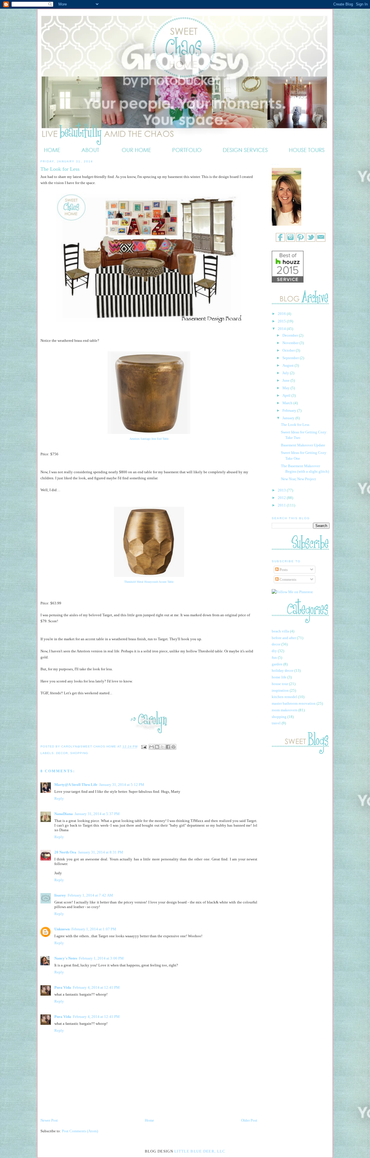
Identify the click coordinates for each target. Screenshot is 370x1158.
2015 (282, 321)
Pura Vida (62, 987)
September (291, 358)
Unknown (62, 929)
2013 (282, 490)
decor (62, 753)
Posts (283, 569)
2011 (282, 505)
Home (149, 1120)
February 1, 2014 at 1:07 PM (93, 929)
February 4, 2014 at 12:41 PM (96, 987)
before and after (284, 638)
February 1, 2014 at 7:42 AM (90, 895)
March (287, 403)
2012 (282, 498)
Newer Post (49, 1120)
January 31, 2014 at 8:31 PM (100, 852)
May (286, 388)
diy (274, 651)
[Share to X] (162, 747)
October (289, 350)
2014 (282, 328)
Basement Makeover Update (303, 445)
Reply (59, 798)
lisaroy (60, 895)
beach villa (280, 631)
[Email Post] (144, 746)
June (286, 380)
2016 (282, 313)
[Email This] (151, 747)
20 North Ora (65, 852)
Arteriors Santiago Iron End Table (149, 438)
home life (279, 677)
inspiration (280, 690)
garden (277, 664)
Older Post (249, 1120)
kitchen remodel (284, 697)
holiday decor (282, 670)
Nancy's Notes (65, 958)
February (289, 410)
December (290, 335)
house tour (280, 684)
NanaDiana (63, 814)
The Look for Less (295, 424)
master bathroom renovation (294, 703)
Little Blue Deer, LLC (199, 1151)
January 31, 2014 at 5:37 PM (97, 814)
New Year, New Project (298, 479)
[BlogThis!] (157, 747)
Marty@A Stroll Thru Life (75, 784)
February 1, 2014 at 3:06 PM (101, 958)
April (286, 395)
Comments (287, 579)
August (288, 365)
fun (274, 657)
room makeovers (284, 710)
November (290, 343)
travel (276, 723)
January (288, 418)
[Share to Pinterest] (173, 747)
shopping (79, 753)
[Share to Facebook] (168, 747)
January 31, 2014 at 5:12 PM (121, 784)
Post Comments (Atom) (80, 1131)
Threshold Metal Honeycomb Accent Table (148, 581)
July (286, 373)
